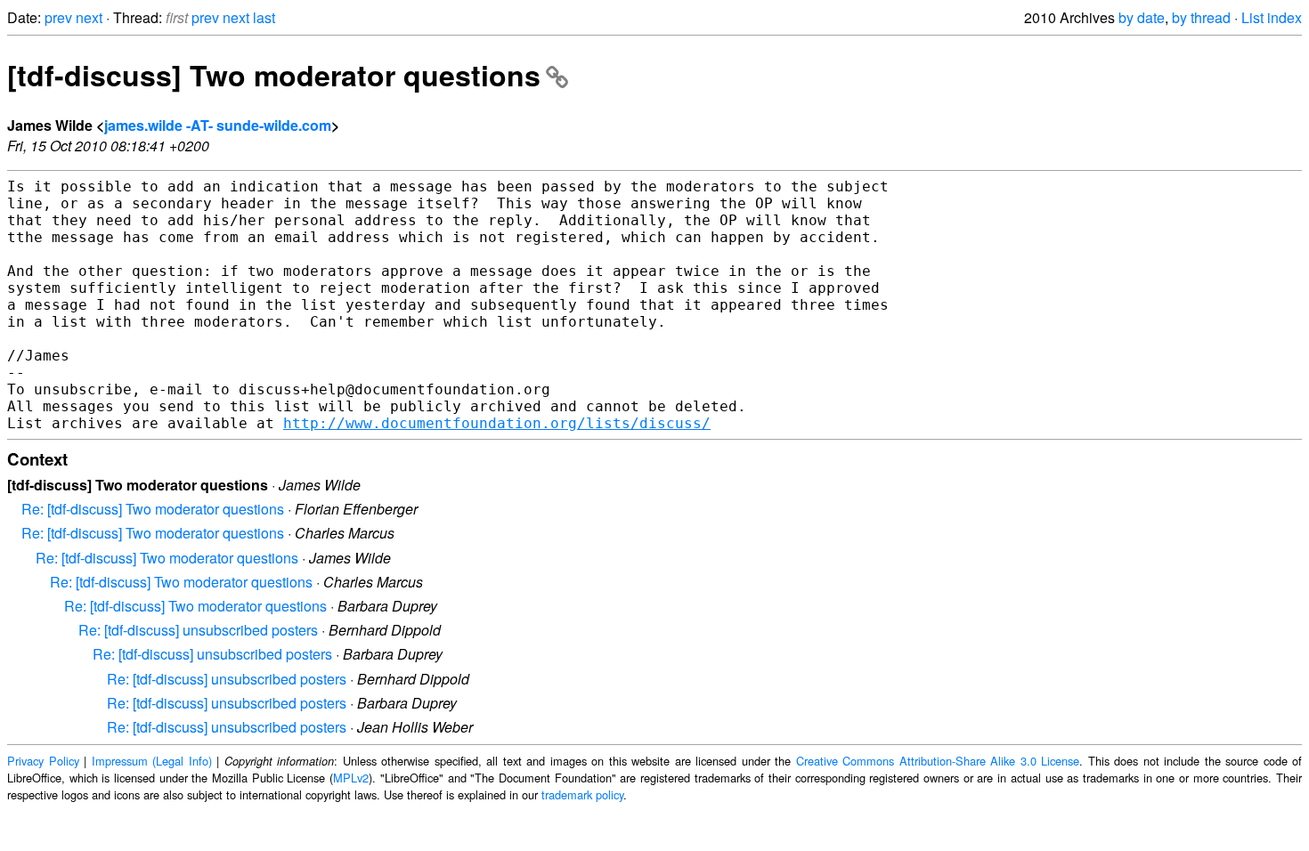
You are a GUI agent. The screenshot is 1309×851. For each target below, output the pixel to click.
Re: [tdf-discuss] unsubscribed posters (198, 630)
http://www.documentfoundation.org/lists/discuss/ (497, 423)
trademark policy (582, 794)
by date (1141, 17)
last (264, 17)
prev (58, 17)
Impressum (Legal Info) (152, 760)
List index (1271, 17)
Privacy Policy (43, 760)
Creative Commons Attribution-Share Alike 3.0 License (938, 760)
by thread (1201, 17)
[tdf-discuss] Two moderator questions (274, 74)
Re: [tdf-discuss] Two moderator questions (152, 508)
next (89, 17)
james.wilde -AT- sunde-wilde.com (217, 125)
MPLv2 (351, 777)
